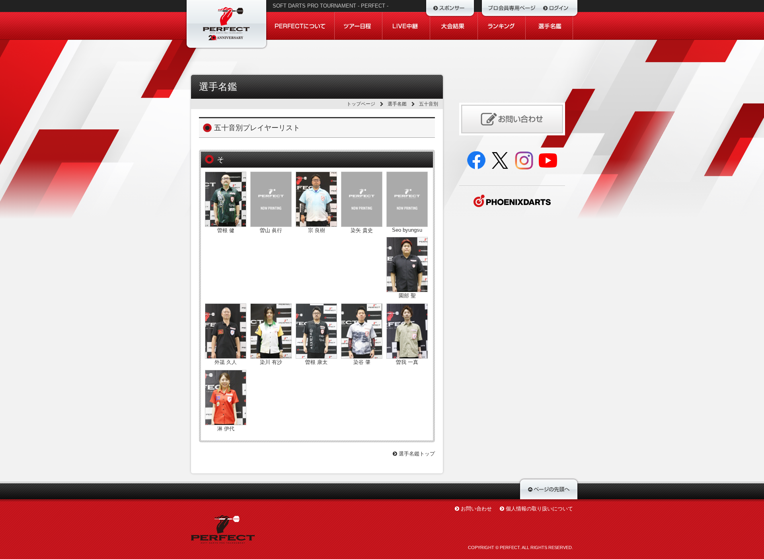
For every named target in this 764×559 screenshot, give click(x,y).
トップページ (361, 104)
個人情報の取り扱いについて (539, 509)
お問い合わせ (476, 509)
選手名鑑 (397, 104)
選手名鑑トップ (416, 454)
